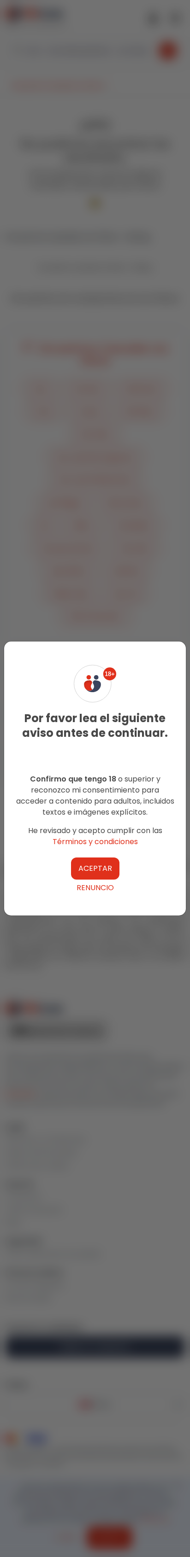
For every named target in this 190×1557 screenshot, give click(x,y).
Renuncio (95, 887)
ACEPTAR (95, 868)
